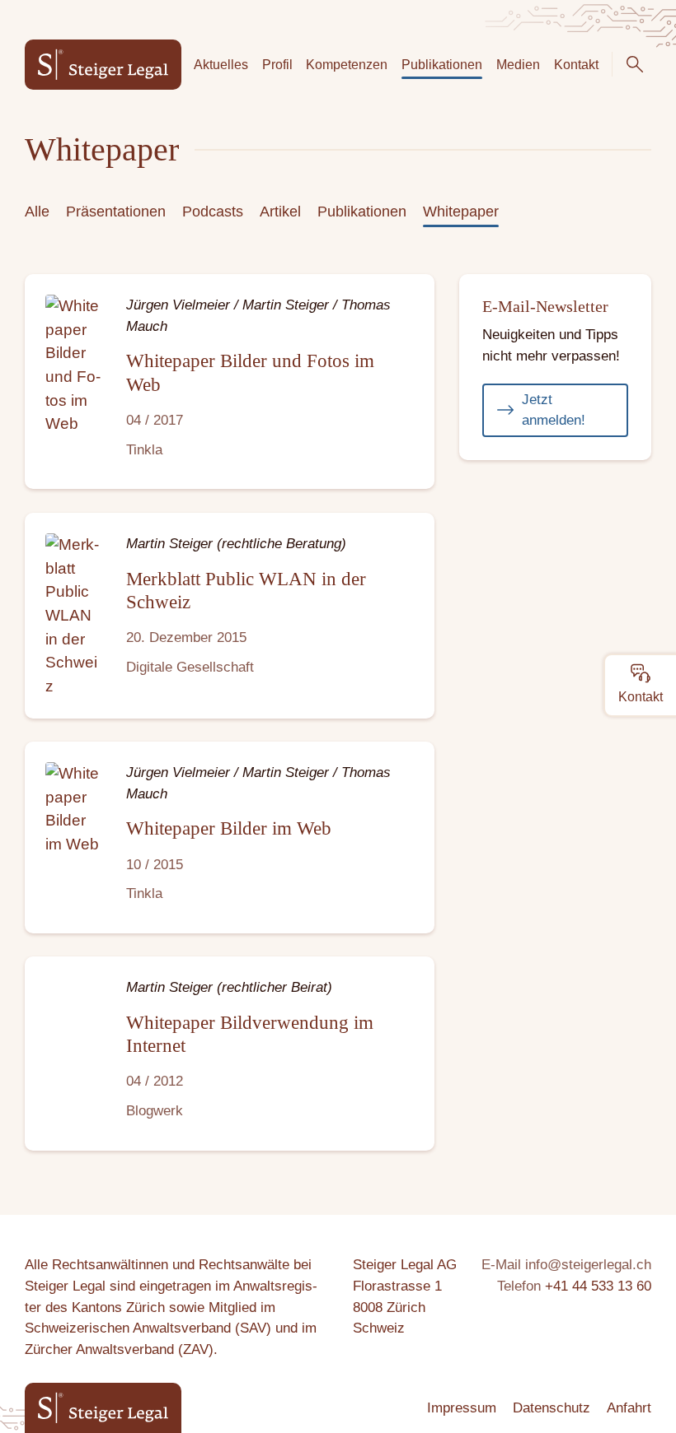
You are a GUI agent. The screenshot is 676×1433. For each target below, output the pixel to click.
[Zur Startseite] (103, 65)
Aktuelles (221, 64)
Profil (277, 64)
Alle (37, 211)
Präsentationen (116, 211)
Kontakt (576, 64)
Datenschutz (551, 1408)
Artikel (280, 211)
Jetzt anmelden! (553, 410)
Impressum (461, 1408)
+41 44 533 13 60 (598, 1286)
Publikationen (441, 64)
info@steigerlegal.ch (588, 1264)
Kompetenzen (346, 64)
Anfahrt (629, 1408)
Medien (518, 64)
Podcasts (212, 211)
